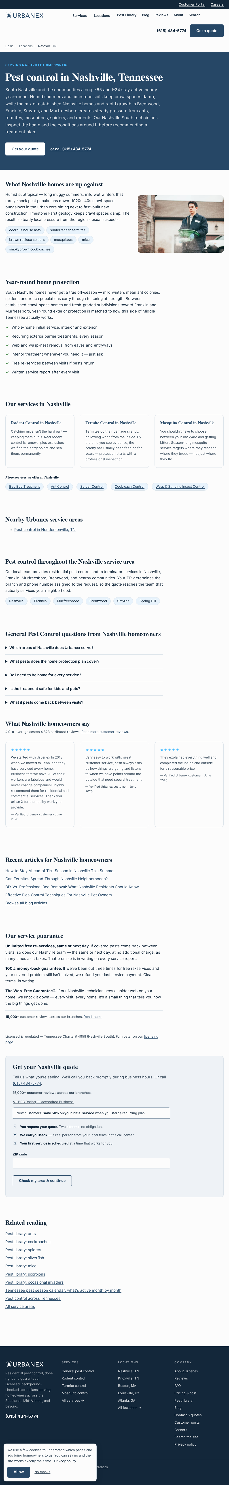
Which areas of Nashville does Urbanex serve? (51, 647)
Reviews (161, 15)
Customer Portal (192, 4)
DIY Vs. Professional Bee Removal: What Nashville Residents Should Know (72, 887)
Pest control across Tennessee (33, 1298)
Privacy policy (185, 1444)
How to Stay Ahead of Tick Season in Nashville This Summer (60, 871)
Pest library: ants (20, 1233)
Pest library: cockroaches (28, 1241)
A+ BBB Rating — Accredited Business (43, 1102)
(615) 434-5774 (172, 30)
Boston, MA (127, 1386)
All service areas (20, 1306)
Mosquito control (75, 1393)
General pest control (78, 1371)
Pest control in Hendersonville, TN (45, 529)
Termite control (74, 1386)
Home (9, 46)
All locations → (129, 1407)
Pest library (183, 1400)
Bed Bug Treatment (24, 486)
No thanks (42, 1472)
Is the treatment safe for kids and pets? (44, 688)
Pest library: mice (20, 1266)
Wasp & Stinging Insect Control (180, 486)
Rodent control (73, 1378)
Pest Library (127, 15)
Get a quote (206, 30)
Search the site (186, 1437)
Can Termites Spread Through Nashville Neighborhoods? (56, 879)
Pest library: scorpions (25, 1274)
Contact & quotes (188, 1415)
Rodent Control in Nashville (36, 423)
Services (79, 15)
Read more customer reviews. (105, 732)
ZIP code (20, 1154)
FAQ (177, 1386)
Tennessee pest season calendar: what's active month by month (63, 1290)
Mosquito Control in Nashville (187, 423)
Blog (145, 15)
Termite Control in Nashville (110, 423)
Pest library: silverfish (24, 1258)
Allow (19, 1472)
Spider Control (92, 486)
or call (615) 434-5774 (70, 149)
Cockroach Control (129, 486)
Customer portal (187, 1422)
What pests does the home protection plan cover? (54, 661)
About (178, 15)
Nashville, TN (128, 1371)
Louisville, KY (128, 1393)
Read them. (93, 1017)
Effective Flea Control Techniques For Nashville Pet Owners (58, 895)
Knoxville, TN (128, 1378)
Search (194, 15)
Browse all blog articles (26, 903)
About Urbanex (186, 1371)
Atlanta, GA (126, 1400)
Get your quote (25, 149)
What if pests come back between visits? (46, 702)
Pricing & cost (185, 1393)
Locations (102, 15)
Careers (217, 4)
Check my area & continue (42, 1181)
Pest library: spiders (23, 1250)
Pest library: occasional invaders (34, 1282)
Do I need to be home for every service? (45, 675)
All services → (73, 1400)
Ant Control (60, 486)
